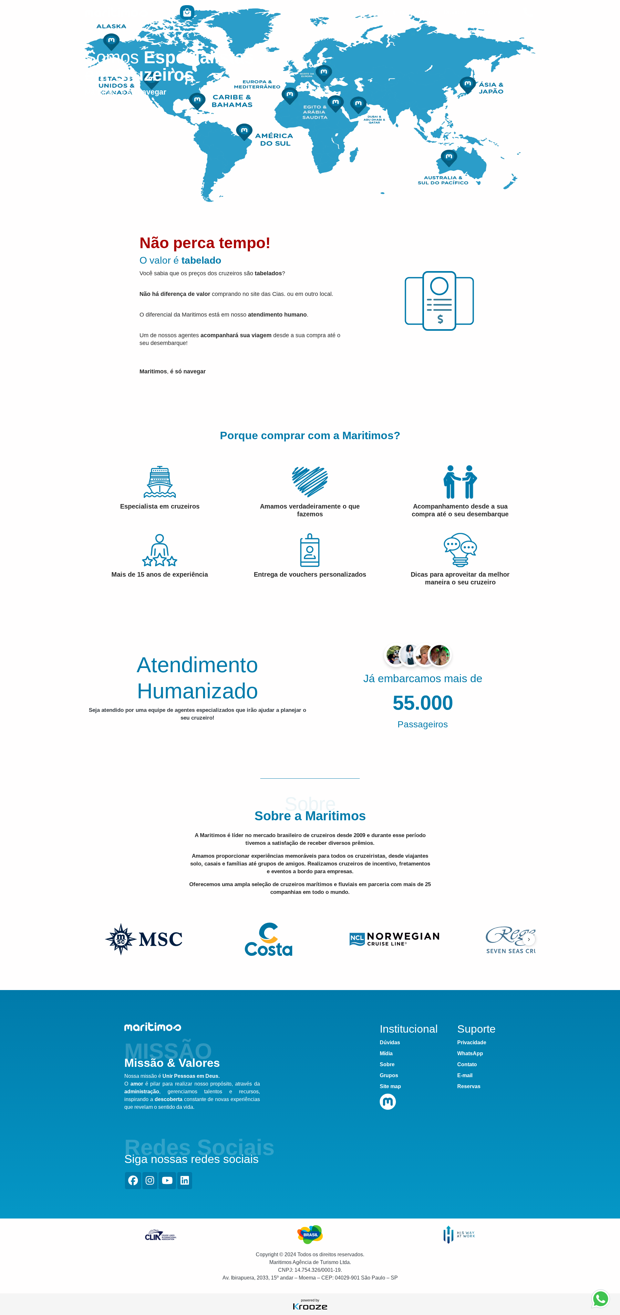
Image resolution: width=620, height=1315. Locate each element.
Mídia (386, 1053)
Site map (390, 1086)
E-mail (464, 1075)
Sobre (423, 11)
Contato (488, 11)
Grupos (393, 11)
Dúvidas (454, 11)
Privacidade (471, 1042)
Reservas (468, 1086)
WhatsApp (470, 1053)
